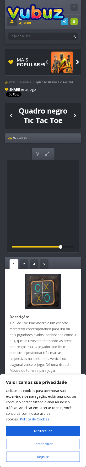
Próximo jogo (75, 115)
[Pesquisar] (74, 36)
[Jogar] (62, 62)
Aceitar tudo (43, 431)
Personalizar (43, 444)
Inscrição (74, 21)
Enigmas (25, 82)
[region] (43, 420)
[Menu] (74, 7)
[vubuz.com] (35, 12)
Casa (12, 82)
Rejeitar (43, 456)
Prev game (10, 115)
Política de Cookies (34, 419)
